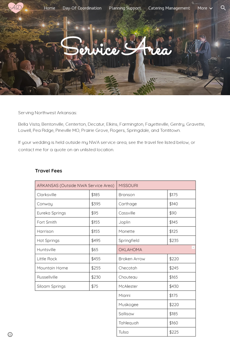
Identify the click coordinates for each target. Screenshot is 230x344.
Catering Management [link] (169, 8)
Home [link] (49, 8)
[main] (115, 47)
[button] (223, 8)
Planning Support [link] (125, 8)
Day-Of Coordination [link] (82, 8)
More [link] (202, 8)
